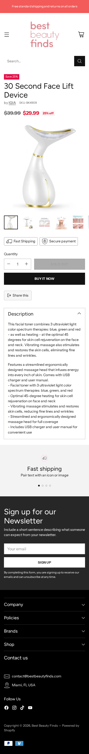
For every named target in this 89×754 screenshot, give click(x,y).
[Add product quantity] (26, 264)
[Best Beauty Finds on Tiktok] (22, 708)
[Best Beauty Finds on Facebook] (6, 708)
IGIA (12, 103)
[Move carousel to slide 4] (50, 485)
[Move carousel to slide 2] (43, 485)
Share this (20, 295)
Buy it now (44, 279)
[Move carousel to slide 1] (39, 485)
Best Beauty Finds (45, 725)
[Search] (79, 61)
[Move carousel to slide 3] (46, 485)
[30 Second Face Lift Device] (44, 167)
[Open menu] (6, 34)
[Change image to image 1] (11, 222)
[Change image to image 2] (28, 222)
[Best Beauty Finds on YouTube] (30, 708)
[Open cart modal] (81, 34)
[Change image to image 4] (61, 222)
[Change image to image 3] (44, 222)
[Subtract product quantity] (8, 264)
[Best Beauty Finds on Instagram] (14, 708)
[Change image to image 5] (78, 222)
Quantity (11, 254)
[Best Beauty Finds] (44, 34)
